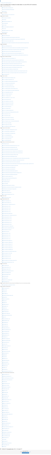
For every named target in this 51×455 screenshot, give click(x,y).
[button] (0, 0)
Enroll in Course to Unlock (25, 452)
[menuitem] (0, 1)
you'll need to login (28, 451)
